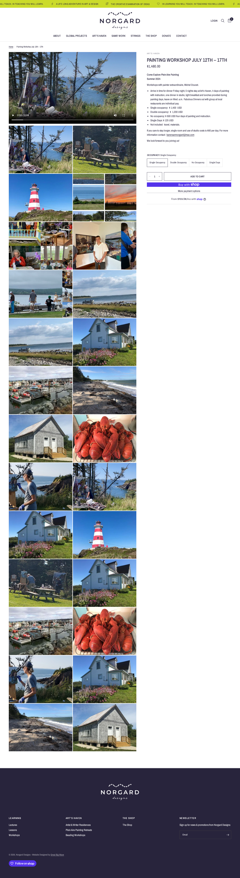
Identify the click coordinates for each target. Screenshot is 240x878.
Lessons (13, 830)
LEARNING (15, 818)
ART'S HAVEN (74, 818)
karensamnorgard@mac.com (180, 135)
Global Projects (76, 36)
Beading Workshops (75, 835)
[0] (228, 20)
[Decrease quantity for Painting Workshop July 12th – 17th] (149, 176)
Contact (181, 36)
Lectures (13, 825)
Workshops (14, 835)
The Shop (151, 36)
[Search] (222, 20)
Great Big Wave (57, 854)
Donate (166, 36)
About (57, 36)
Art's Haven (99, 36)
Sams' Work (118, 36)
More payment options (189, 190)
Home (11, 46)
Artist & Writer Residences (78, 825)
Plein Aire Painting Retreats (79, 830)
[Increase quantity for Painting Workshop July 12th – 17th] (159, 176)
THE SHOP (129, 818)
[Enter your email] (227, 835)
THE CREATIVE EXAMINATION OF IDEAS (98, 4)
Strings (135, 36)
